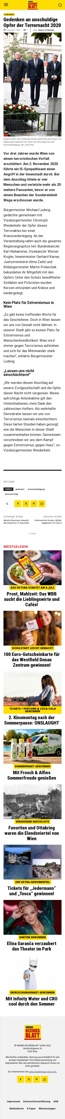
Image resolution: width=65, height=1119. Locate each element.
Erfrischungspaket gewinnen (32, 992)
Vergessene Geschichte (32, 821)
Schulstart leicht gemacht (32, 648)
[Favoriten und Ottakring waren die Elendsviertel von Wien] (32, 801)
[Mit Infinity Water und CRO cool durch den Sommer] (32, 972)
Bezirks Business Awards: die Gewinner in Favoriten (16, 521)
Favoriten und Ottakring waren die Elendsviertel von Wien (32, 833)
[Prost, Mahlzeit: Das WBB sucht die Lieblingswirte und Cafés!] (32, 567)
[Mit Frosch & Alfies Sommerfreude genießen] (32, 746)
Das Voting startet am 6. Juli (32, 587)
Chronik (9, 14)
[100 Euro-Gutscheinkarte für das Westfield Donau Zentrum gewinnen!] (32, 628)
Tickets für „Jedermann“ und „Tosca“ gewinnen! (31, 890)
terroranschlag (11, 494)
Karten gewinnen (32, 937)
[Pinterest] (33, 503)
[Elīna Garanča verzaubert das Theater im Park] (32, 917)
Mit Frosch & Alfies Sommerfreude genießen (31, 775)
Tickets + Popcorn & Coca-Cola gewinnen (32, 710)
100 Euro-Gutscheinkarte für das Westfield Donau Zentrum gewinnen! (31, 659)
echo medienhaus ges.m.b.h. (43, 1072)
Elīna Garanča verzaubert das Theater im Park (31, 946)
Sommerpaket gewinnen (32, 766)
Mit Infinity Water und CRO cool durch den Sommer (32, 1001)
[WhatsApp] (41, 503)
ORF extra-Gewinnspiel (32, 882)
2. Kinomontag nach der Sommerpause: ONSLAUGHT (31, 720)
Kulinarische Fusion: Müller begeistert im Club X (48, 521)
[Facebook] (17, 503)
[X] (25, 503)
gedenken (19, 489)
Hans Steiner (46, 30)
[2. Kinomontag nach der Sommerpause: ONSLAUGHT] (32, 688)
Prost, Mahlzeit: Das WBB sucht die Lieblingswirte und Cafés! (31, 599)
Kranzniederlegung (36, 489)
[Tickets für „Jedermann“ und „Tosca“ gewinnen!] (32, 862)
